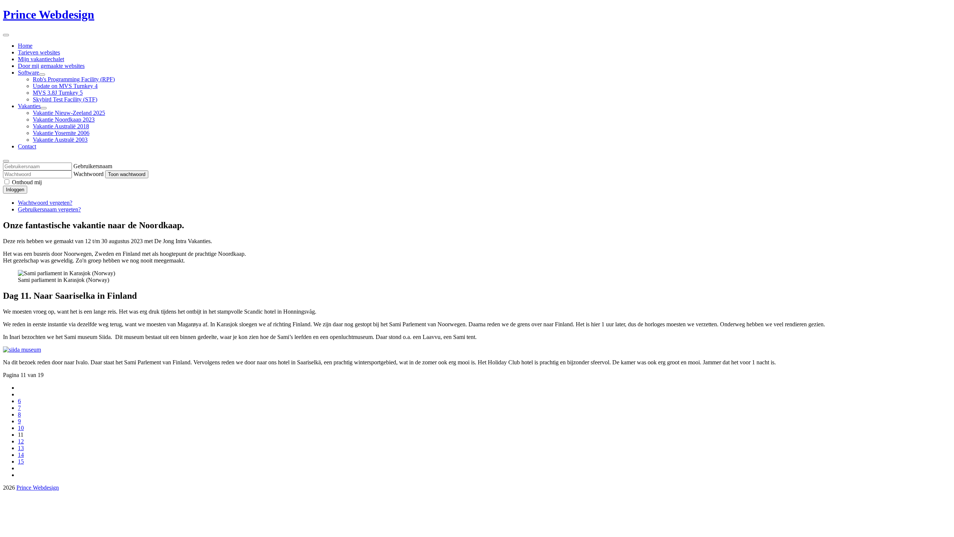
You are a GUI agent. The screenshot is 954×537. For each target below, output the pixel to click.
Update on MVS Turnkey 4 (65, 86)
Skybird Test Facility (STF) (65, 99)
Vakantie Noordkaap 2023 (64, 119)
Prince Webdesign (48, 14)
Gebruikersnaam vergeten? (49, 209)
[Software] (42, 74)
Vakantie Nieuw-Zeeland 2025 (69, 113)
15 (21, 461)
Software (28, 72)
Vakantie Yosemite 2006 (61, 133)
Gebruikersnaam (92, 166)
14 (21, 455)
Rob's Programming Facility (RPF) (74, 79)
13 (21, 448)
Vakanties (29, 106)
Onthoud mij (27, 182)
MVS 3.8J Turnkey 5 (58, 93)
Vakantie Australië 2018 (61, 126)
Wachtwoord (88, 174)
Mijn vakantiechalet (41, 59)
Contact (27, 146)
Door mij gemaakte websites (51, 66)
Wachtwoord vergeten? (45, 203)
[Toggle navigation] (6, 35)
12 (21, 441)
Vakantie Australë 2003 (60, 139)
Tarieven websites (39, 52)
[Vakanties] (44, 108)
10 (21, 428)
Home (25, 46)
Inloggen (15, 189)
